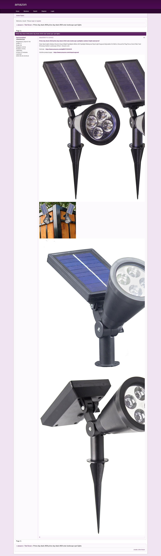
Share (40, 37)
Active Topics (20, 15)
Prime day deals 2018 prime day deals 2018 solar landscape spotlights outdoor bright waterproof (69, 41)
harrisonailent (21, 37)
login (33, 21)
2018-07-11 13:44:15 (47, 37)
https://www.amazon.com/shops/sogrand (66, 52)
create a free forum (139, 549)
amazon (20, 25)
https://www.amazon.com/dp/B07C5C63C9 (59, 49)
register (38, 21)
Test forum (28, 25)
